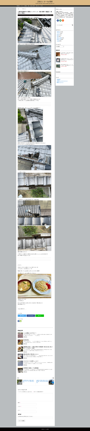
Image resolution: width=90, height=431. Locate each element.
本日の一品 (37, 5)
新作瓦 (26, 5)
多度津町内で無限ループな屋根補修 (30, 368)
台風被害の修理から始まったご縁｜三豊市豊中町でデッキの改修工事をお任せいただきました (67, 59)
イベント (22, 5)
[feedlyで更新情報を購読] (20, 321)
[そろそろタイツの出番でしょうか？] (20, 363)
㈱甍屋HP (58, 79)
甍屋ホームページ (60, 82)
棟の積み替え (26, 339)
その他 (41, 5)
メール (19, 406)
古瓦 (28, 5)
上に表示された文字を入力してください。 (26, 416)
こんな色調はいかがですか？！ (30, 333)
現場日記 (18, 5)
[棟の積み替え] (20, 342)
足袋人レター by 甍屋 (45, 1)
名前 (19, 402)
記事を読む (25, 336)
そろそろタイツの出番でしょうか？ (30, 361)
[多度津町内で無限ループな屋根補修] (20, 370)
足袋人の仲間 (32, 5)
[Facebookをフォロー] (18, 321)
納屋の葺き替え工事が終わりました (30, 354)
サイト (19, 410)
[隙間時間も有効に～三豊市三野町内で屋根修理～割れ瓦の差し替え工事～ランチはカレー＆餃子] (20, 349)
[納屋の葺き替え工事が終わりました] (20, 356)
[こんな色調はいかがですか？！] (20, 335)
